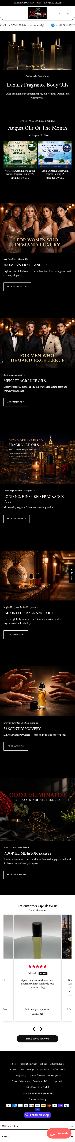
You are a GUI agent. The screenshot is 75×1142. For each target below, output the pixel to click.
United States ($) (32, 1087)
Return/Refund (56, 1063)
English (46, 1087)
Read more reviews (37, 1039)
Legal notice (58, 1081)
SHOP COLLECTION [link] (16, 518)
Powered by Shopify (37, 1099)
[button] (59, 13)
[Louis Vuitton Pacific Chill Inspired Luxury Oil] (55, 154)
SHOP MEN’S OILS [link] (16, 402)
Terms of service (36, 1075)
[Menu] (7, 13)
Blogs (14, 1063)
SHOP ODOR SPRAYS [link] (16, 874)
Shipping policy (55, 1075)
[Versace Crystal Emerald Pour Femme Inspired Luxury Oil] (20, 154)
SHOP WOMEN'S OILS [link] (17, 286)
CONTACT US (17, 1069)
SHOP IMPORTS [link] (16, 634)
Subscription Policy (28, 1063)
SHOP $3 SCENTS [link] (16, 746)
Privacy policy (19, 1075)
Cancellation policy (41, 1081)
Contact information (21, 1081)
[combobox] (37, 1126)
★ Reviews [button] (71, 574)
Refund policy (58, 1069)
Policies (43, 1063)
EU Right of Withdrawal (38, 1069)
